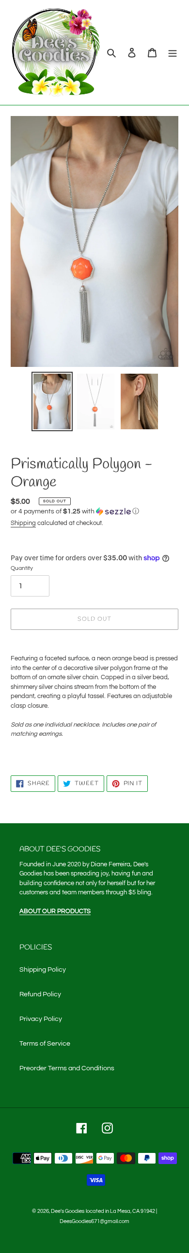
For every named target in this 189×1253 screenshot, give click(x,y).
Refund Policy (40, 994)
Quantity (22, 568)
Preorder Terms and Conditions (66, 1068)
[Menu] (172, 52)
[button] (75, 511)
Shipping (23, 523)
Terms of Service (44, 1043)
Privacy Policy (40, 1019)
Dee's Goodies (67, 1211)
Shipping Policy (42, 969)
